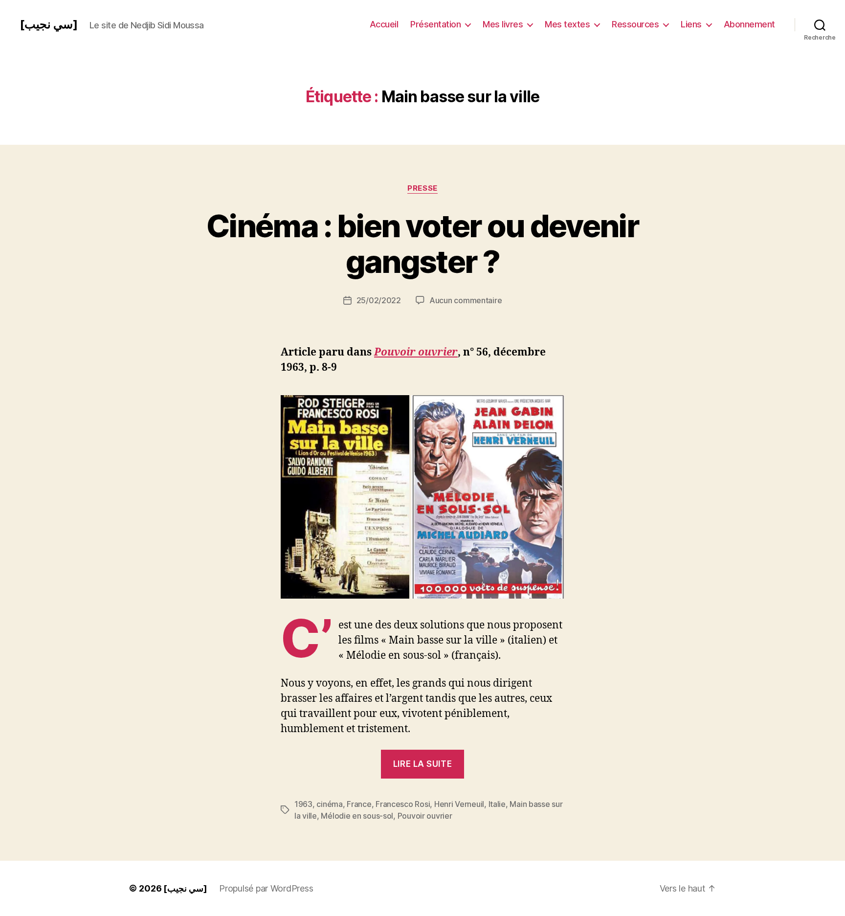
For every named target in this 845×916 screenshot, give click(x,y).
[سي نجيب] (49, 24)
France (359, 804)
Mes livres (503, 24)
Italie (497, 804)
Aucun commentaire (465, 300)
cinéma (329, 804)
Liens (691, 24)
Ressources (635, 24)
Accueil (384, 24)
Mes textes (567, 24)
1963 (303, 804)
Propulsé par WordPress (266, 888)
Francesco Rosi (403, 804)
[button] (345, 497)
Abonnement (749, 24)
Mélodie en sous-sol (357, 816)
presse (422, 188)
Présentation (435, 24)
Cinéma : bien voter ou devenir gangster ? (422, 243)
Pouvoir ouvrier (416, 352)
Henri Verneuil (459, 804)
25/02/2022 (378, 300)
